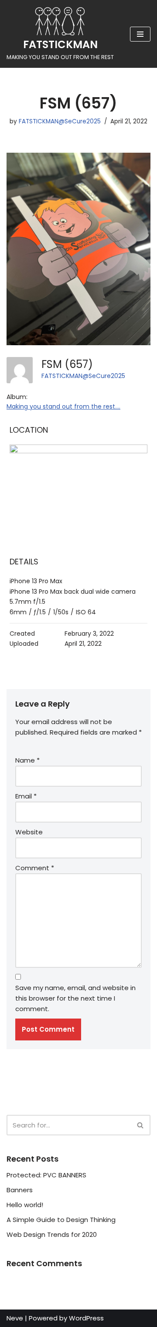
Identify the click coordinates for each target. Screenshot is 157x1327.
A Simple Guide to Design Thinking (61, 1219)
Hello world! (25, 1204)
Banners (20, 1189)
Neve (15, 1318)
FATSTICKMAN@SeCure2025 (60, 121)
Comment (34, 867)
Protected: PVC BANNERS (46, 1175)
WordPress (86, 1318)
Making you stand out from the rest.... (63, 406)
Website (29, 832)
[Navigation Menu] (140, 34)
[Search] (140, 1125)
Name (27, 760)
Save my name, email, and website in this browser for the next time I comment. (75, 998)
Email (26, 796)
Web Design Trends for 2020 (52, 1234)
